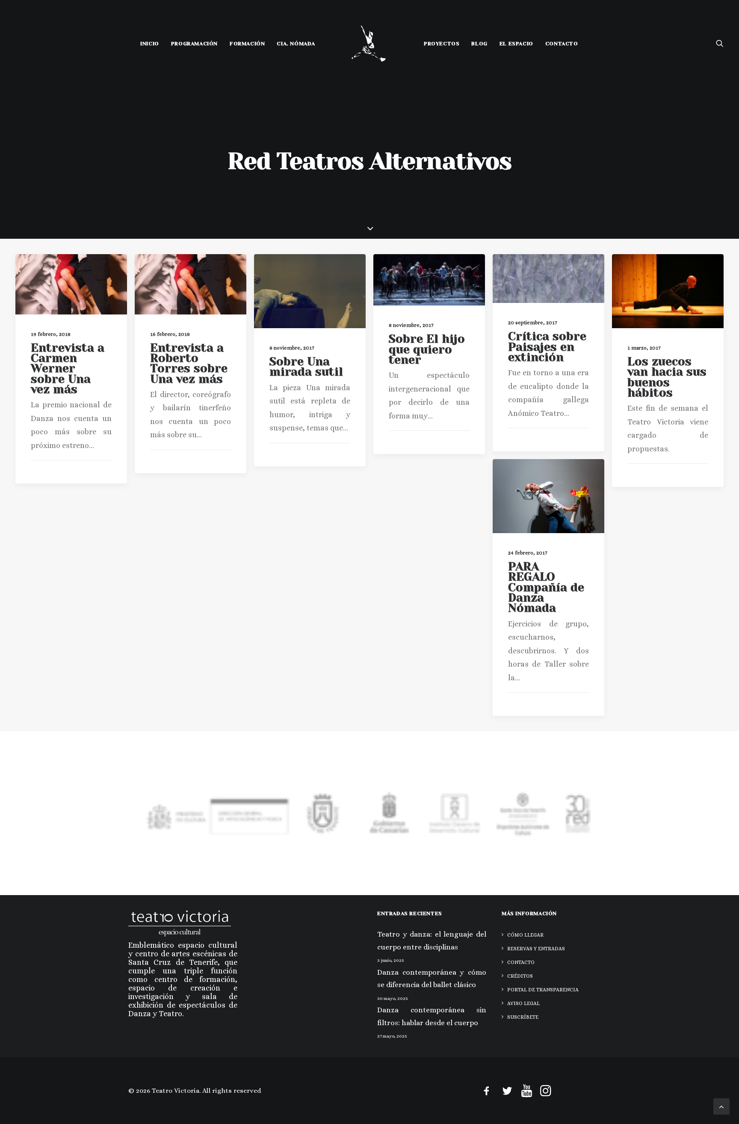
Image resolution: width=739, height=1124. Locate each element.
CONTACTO (561, 44)
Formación (247, 44)
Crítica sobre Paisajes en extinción (547, 346)
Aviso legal (523, 1003)
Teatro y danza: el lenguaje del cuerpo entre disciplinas (431, 940)
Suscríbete (522, 1017)
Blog (479, 44)
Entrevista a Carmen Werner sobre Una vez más (67, 368)
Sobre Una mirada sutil (306, 366)
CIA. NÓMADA (296, 44)
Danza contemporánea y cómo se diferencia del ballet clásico (431, 978)
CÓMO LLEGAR (525, 935)
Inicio (149, 44)
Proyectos (441, 44)
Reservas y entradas (536, 949)
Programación (194, 44)
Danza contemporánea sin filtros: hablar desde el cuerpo (431, 1016)
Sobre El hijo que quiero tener (427, 349)
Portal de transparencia (543, 990)
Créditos (520, 976)
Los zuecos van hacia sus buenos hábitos (666, 377)
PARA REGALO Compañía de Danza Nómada (546, 587)
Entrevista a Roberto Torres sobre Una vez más (189, 363)
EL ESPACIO (516, 44)
